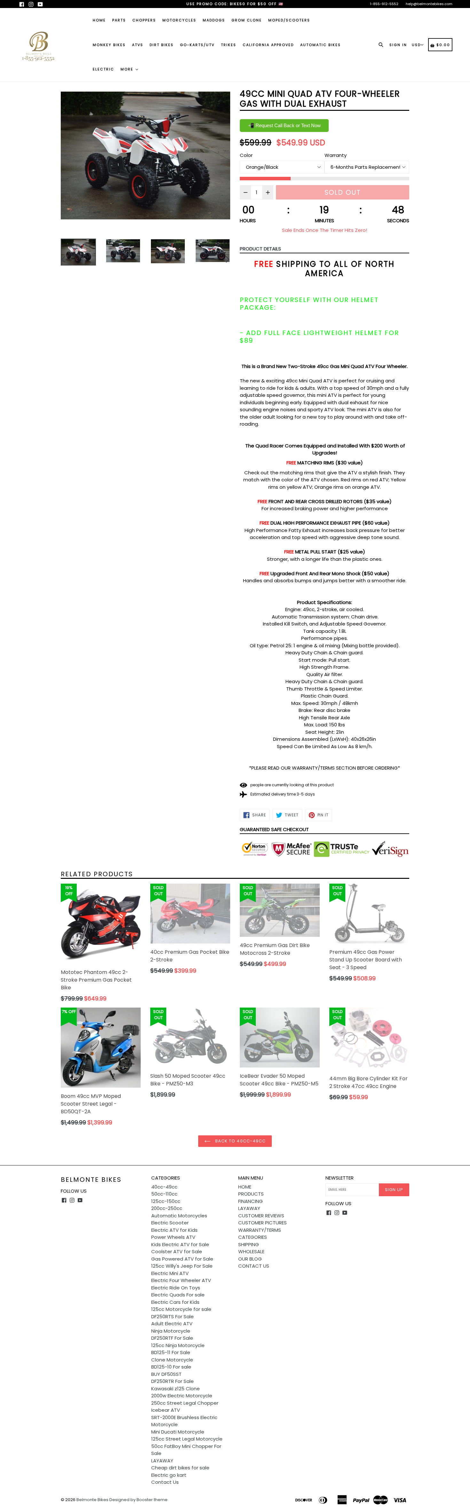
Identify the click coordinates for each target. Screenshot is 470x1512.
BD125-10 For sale (171, 1366)
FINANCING (250, 1201)
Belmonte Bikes (91, 1179)
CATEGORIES (252, 1237)
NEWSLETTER (339, 1178)
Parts (119, 20)
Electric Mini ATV (170, 1273)
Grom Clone (246, 20)
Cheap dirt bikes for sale (180, 1467)
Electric (103, 69)
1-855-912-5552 (384, 3)
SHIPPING (248, 1244)
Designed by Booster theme (138, 1500)
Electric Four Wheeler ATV (181, 1280)
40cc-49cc (164, 1186)
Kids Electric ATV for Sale (180, 1244)
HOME (244, 1186)
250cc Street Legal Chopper (184, 1403)
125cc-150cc (165, 1201)
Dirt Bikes (162, 44)
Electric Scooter (170, 1222)
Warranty (336, 155)
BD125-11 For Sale (170, 1352)
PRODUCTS (251, 1193)
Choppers (144, 20)
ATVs (137, 44)
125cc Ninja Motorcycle (178, 1345)
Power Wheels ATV (173, 1237)
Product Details (260, 248)
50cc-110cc (164, 1193)
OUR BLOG (250, 1258)
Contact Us (165, 1482)
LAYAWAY (162, 1460)
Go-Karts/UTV (197, 44)
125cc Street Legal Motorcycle (187, 1438)
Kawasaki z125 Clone (175, 1388)
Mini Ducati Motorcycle (177, 1431)
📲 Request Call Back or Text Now (284, 125)
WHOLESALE (251, 1251)
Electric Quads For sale (178, 1294)
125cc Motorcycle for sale (181, 1309)
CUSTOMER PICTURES (262, 1222)
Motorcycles (179, 20)
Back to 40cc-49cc (240, 1141)
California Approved (268, 44)
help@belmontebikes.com (429, 3)
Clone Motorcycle (172, 1359)
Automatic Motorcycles (179, 1215)
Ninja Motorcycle (170, 1331)
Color (246, 155)
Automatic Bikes (320, 44)
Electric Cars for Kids (175, 1302)
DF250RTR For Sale (172, 1381)
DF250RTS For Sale (172, 1316)
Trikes (228, 44)
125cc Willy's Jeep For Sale (182, 1266)
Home (99, 20)
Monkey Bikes (109, 44)
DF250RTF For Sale (172, 1338)
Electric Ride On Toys (175, 1287)
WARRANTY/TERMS (259, 1230)
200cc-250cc (166, 1208)
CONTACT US (253, 1266)
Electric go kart (168, 1475)
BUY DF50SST (166, 1374)
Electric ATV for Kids (174, 1230)
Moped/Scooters (289, 20)
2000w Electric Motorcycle (181, 1395)
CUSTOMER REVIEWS (261, 1215)
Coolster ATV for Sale (176, 1251)
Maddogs (214, 20)
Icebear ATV (165, 1410)
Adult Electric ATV (171, 1323)
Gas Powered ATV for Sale (182, 1258)
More (128, 69)
